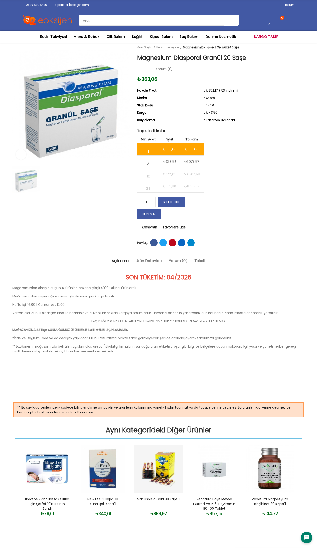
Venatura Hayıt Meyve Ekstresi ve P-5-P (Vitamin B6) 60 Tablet (214, 504)
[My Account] (291, 20)
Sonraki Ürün (301, 47)
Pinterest (172, 242)
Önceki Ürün (289, 47)
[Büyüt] (21, 154)
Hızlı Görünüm (59, 471)
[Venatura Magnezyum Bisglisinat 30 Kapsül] (270, 469)
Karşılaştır (149, 227)
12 (148, 176)
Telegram (191, 242)
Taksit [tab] (199, 260)
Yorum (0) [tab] (178, 260)
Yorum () (164, 68)
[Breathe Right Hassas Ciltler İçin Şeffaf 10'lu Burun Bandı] (47, 469)
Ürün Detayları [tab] (149, 260)
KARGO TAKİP (266, 36)
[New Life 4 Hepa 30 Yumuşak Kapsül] (102, 469)
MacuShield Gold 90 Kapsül (158, 499)
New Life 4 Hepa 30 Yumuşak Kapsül (102, 501)
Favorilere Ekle (174, 227)
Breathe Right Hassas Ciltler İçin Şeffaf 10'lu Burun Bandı (47, 504)
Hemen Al (149, 214)
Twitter (163, 242)
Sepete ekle (171, 202)
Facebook (154, 242)
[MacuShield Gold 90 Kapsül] (158, 469)
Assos (210, 98)
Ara (231, 20)
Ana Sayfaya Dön (295, 47)
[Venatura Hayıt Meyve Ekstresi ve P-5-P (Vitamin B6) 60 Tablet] (214, 469)
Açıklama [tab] (120, 260)
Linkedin (181, 242)
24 (148, 188)
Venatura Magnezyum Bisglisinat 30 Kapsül (270, 501)
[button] (35, 5)
